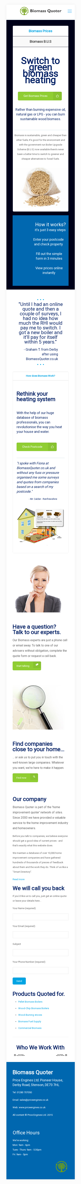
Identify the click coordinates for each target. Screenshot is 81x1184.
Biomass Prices (40, 31)
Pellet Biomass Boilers (30, 1001)
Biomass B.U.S (40, 41)
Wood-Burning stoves (30, 1014)
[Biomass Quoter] (40, 12)
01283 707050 (24, 1092)
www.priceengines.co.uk (32, 1107)
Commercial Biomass (29, 1028)
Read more (18, 879)
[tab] (40, 31)
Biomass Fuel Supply (29, 1021)
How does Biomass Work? (40, 375)
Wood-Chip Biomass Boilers (33, 1008)
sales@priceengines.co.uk (34, 1099)
